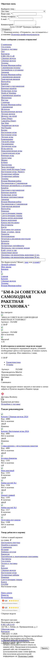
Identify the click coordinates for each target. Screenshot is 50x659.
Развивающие (7, 139)
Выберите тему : (8, 9)
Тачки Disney (7, 118)
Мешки (4, 160)
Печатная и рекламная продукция (16, 239)
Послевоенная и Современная (14, 183)
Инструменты (7, 225)
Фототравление (8, 236)
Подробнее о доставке (10, 404)
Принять (45, 648)
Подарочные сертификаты (12, 246)
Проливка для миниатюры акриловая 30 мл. (20, 257)
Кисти (4, 227)
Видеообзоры (7, 597)
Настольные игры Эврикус (13, 172)
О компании (6, 44)
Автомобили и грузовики (12, 70)
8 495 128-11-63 (7, 624)
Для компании (7, 144)
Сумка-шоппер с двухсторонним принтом (19, 446)
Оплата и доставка (9, 49)
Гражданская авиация (10, 79)
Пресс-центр (6, 593)
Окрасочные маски (9, 252)
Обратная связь (7, 629)
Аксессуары (6, 158)
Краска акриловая (9, 220)
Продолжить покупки (10, 542)
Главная (4, 276)
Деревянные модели (10, 125)
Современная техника (10, 68)
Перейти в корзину (9, 545)
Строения (5, 102)
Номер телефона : (9, 16)
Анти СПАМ (25, 27)
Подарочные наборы (10, 174)
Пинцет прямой (8, 495)
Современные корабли (11, 95)
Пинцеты (5, 234)
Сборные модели (8, 58)
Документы (6, 559)
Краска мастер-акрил (10, 222)
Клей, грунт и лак (9, 250)
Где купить (6, 47)
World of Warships (8, 93)
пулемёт (36, 262)
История (4, 549)
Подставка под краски (11, 520)
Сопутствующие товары (11, 213)
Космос (4, 130)
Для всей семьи (7, 142)
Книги (4, 582)
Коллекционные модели (11, 111)
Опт (3, 51)
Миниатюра (6, 98)
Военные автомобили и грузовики (16, 185)
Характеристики (13, 362)
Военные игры (7, 155)
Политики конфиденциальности (25, 34)
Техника (4, 63)
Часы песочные (7, 167)
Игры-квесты (7, 148)
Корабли (4, 84)
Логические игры (8, 146)
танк (26, 262)
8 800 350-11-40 (7, 56)
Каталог (4, 279)
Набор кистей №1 (9, 483)
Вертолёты (6, 81)
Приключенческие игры (11, 151)
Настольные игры (9, 132)
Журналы (5, 243)
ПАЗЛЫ (4, 584)
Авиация (5, 72)
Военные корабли (9, 88)
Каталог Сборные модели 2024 (14, 416)
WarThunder (6, 128)
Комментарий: (7, 25)
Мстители (5, 109)
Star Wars (5, 123)
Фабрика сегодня (8, 552)
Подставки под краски (11, 229)
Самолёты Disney (8, 121)
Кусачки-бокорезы (9, 458)
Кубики (4, 162)
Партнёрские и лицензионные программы (19, 556)
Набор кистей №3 (9, 507)
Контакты (5, 54)
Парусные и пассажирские (12, 86)
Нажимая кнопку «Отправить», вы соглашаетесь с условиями (24, 33)
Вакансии (5, 554)
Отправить (6, 29)
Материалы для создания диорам (15, 248)
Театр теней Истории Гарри (13, 169)
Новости (5, 595)
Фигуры (4, 100)
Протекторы (6, 165)
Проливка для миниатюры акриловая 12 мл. (20, 255)
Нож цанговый (7, 470)
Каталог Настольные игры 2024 (15, 431)
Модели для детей (9, 116)
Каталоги (5, 241)
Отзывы (9, 364)
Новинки (5, 211)
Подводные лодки (9, 91)
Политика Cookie (25, 656)
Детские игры (7, 137)
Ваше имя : (6, 14)
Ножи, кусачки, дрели (10, 232)
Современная (7, 107)
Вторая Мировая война (11, 65)
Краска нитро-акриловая (12, 218)
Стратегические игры (10, 153)
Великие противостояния (12, 197)
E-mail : (5, 19)
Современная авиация (10, 77)
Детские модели (8, 114)
